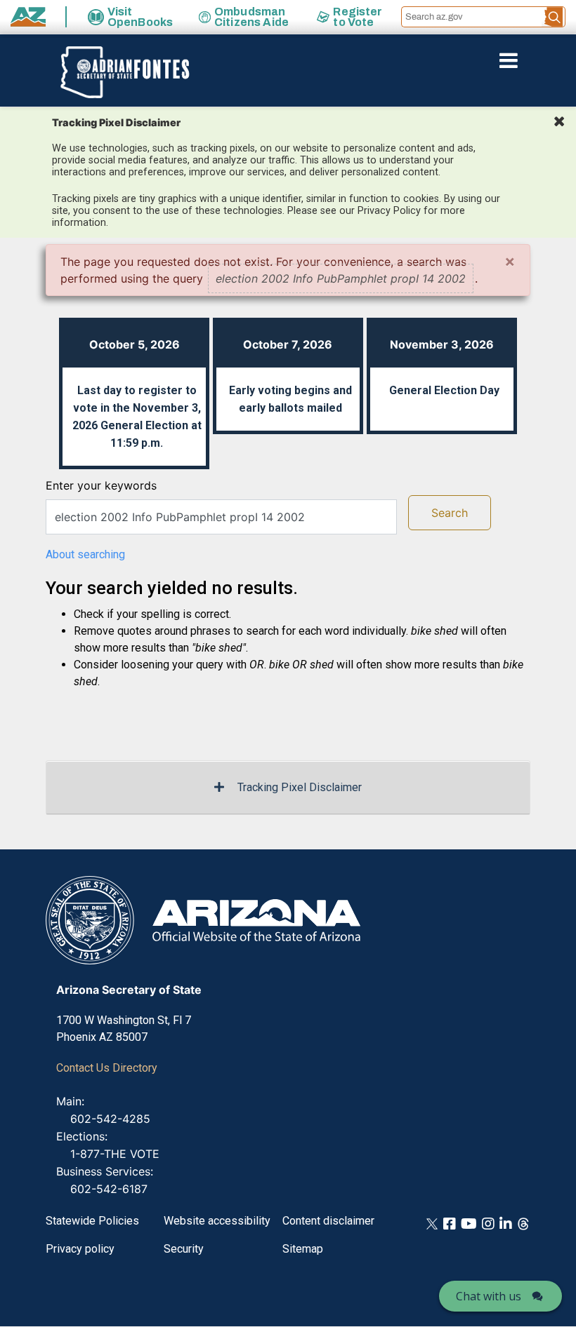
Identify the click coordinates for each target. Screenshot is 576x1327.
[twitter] (432, 1223)
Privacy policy (80, 1248)
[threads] (523, 1223)
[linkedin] (505, 1223)
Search (449, 513)
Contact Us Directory (106, 1068)
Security (184, 1248)
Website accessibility (217, 1220)
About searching (85, 554)
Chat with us (488, 1296)
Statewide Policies (92, 1220)
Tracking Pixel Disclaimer (299, 787)
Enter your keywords (101, 485)
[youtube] (469, 1223)
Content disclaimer (328, 1220)
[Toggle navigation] (532, 60)
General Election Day (444, 390)
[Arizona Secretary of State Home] (118, 72)
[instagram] (488, 1223)
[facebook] (449, 1223)
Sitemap (302, 1248)
